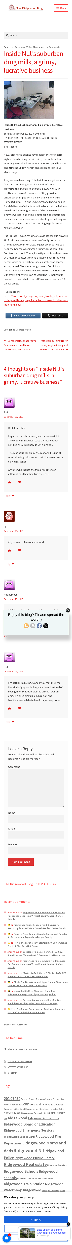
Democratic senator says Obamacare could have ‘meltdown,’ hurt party (20, 345)
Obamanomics (27, 1113)
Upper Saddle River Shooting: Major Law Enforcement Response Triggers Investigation (32, 992)
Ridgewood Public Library (35, 1158)
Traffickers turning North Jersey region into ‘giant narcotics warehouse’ (53, 345)
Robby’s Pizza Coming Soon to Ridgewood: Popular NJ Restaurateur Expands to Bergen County (37, 935)
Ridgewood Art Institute (43, 1118)
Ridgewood (17, 1117)
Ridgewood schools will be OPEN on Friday (35, 1178)
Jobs (61, 1109)
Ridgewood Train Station (24, 1184)
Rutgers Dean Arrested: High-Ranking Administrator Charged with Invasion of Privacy (35, 1002)
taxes (44, 1190)
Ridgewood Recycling (57, 1165)
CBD (26, 1104)
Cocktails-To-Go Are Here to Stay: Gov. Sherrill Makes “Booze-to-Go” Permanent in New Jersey (36, 953)
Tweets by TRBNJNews (15, 1024)
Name (11, 812)
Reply (7, 495)
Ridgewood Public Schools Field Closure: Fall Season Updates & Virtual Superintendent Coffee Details (36, 916)
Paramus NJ (39, 1113)
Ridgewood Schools (21, 1171)
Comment (15, 766)
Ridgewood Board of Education (29, 1124)
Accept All (36, 1219)
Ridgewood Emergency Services (29, 1130)
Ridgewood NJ (29, 1150)
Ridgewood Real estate (25, 1164)
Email (11, 828)
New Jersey (10, 1112)
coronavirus (37, 1104)
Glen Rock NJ (21, 1109)
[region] (36, 1218)
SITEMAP (12, 1072)
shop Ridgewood (27, 1190)
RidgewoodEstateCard (19, 1137)
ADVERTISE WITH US (18, 1067)
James (40, 47)
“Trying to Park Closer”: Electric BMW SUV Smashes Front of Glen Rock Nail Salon (37, 944)
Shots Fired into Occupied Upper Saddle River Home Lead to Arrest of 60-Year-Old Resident (38, 984)
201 (7, 1098)
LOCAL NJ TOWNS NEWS (20, 1061)
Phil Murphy (58, 1112)
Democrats (9, 1109)
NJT (18, 1113)
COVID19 (58, 1104)
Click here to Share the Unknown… (22, 1049)
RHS (5, 1118)
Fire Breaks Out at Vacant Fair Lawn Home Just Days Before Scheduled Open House (37, 1011)
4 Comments (53, 47)
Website (13, 844)
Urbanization (53, 1190)
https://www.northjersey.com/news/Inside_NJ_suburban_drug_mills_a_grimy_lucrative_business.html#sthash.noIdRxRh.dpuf (36, 300)
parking (48, 1112)
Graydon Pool (33, 1109)
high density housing (48, 1109)
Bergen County (28, 1099)
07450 (15, 1098)
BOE (21, 1104)
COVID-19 (49, 1105)
